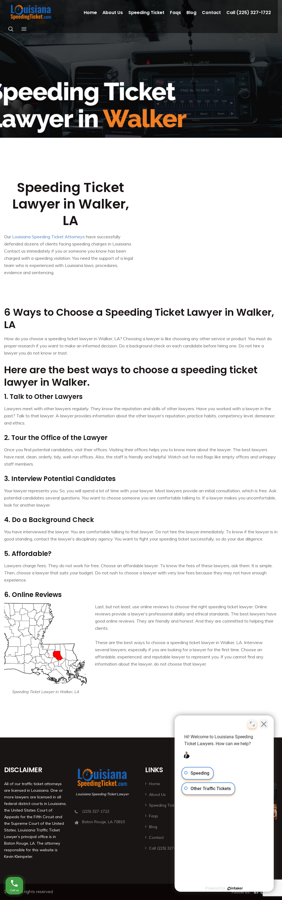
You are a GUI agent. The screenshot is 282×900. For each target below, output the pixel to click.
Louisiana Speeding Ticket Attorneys (48, 236)
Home (90, 12)
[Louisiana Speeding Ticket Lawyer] (30, 12)
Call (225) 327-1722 (248, 12)
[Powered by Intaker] (235, 888)
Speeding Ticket (146, 12)
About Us (112, 12)
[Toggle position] (252, 724)
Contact (211, 12)
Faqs (175, 12)
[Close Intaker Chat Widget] (263, 724)
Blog (191, 12)
